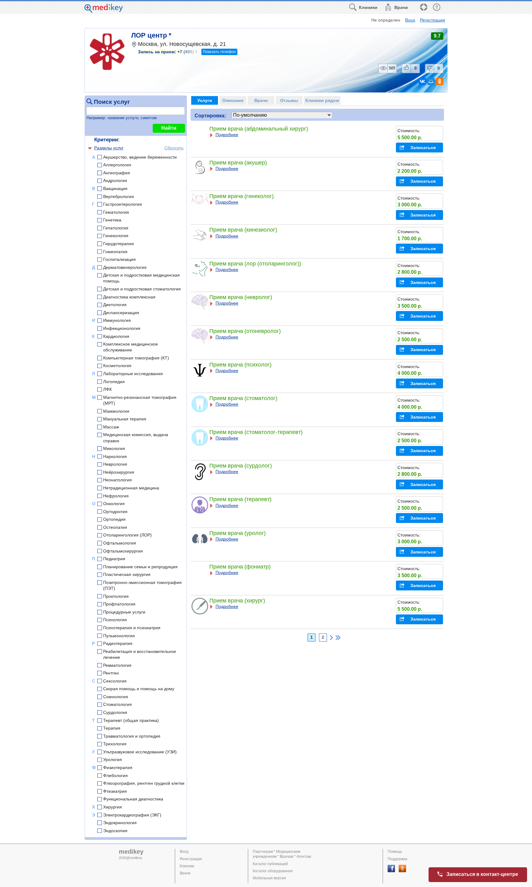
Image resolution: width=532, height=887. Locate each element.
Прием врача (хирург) (237, 600)
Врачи (185, 873)
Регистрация (432, 20)
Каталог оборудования (273, 871)
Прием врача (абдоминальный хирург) (258, 129)
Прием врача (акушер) (238, 163)
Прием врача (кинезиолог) (243, 230)
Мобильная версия (269, 878)
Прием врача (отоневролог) (245, 331)
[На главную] (103, 11)
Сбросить (173, 147)
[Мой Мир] (431, 81)
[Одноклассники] (439, 81)
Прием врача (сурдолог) (240, 466)
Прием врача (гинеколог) (241, 196)
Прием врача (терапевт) (240, 499)
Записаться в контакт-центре (482, 874)
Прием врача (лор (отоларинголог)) (255, 264)
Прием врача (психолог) (240, 365)
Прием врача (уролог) (237, 533)
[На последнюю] (338, 637)
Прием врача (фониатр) (240, 567)
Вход (410, 20)
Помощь (395, 851)
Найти (168, 128)
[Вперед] (331, 637)
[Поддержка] (423, 7)
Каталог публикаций (270, 864)
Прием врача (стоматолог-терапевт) (256, 432)
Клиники (187, 866)
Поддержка (397, 859)
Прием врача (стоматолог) (243, 398)
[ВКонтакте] (422, 81)
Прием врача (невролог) (240, 297)
